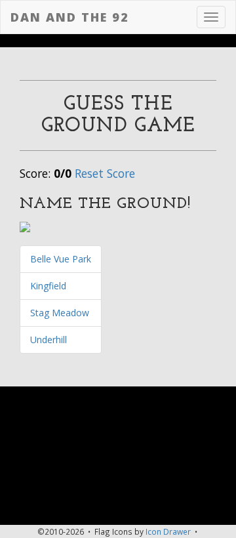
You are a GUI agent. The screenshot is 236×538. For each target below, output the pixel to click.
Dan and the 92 (69, 17)
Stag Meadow (59, 312)
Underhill (48, 339)
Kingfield (48, 285)
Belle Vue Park (60, 259)
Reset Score (105, 173)
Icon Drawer (168, 531)
